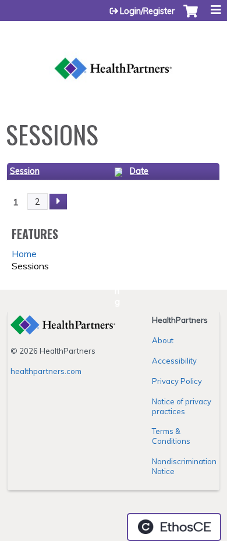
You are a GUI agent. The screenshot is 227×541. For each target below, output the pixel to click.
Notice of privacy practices (181, 406)
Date (139, 171)
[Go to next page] (58, 202)
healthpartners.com (45, 371)
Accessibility (174, 360)
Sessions (30, 266)
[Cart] (190, 17)
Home (24, 253)
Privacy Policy (177, 381)
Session (25, 171)
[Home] (113, 55)
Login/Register (147, 11)
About (162, 340)
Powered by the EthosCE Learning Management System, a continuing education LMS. (174, 527)
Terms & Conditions (171, 436)
